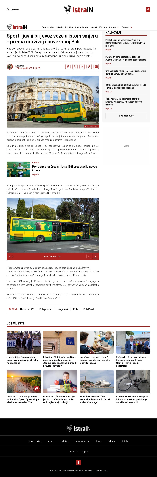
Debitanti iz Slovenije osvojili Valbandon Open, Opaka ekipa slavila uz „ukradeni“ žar (23, 399)
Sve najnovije (126, 115)
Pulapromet (46, 309)
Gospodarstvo (82, 27)
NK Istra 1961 (27, 309)
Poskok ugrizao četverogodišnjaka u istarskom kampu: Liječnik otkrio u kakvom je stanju (125, 42)
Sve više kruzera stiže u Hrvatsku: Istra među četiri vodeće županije (95, 399)
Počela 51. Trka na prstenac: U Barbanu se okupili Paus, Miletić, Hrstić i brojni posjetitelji (132, 361)
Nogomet (63, 309)
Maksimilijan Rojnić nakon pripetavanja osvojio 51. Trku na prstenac (22, 359)
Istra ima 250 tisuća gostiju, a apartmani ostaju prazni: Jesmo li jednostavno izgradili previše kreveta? (59, 361)
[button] (95, 256)
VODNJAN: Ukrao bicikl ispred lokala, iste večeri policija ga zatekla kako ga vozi (132, 399)
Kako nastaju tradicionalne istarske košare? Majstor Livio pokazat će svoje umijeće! (123, 101)
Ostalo (112, 27)
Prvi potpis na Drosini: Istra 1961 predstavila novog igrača (64, 168)
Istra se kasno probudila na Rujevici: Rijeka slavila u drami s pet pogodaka (125, 86)
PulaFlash (88, 309)
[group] (53, 229)
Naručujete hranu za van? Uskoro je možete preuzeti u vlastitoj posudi (95, 359)
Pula (75, 309)
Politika (69, 27)
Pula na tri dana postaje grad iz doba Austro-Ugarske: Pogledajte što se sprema (125, 58)
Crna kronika (48, 27)
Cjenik (86, 451)
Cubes (104, 470)
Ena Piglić (19, 65)
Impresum (73, 451)
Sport (94, 27)
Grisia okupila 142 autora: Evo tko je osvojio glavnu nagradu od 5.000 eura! (125, 72)
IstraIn (59, 27)
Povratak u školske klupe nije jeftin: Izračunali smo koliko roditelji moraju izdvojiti (59, 399)
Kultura (103, 27)
